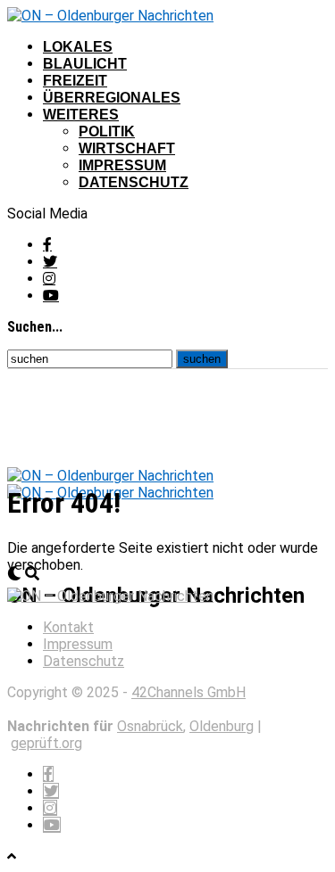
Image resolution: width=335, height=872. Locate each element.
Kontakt (68, 627)
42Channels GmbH (188, 692)
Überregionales (111, 97)
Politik (107, 131)
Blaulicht (85, 63)
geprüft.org (46, 743)
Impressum (122, 165)
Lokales (78, 46)
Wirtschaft (127, 148)
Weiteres (81, 114)
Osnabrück (150, 726)
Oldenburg (221, 726)
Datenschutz (133, 182)
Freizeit (75, 80)
